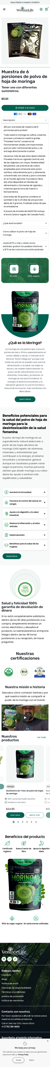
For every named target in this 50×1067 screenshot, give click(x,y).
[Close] (47, 1041)
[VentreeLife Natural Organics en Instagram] (9, 959)
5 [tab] (32, 822)
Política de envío (10, 983)
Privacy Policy (23, 1054)
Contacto (6, 975)
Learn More (25, 399)
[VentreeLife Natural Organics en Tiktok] (15, 959)
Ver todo (41, 737)
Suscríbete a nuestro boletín (25, 2)
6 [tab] (36, 822)
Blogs (4, 979)
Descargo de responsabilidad (16, 987)
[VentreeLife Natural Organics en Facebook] (4, 959)
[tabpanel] (25, 781)
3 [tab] (23, 822)
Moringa (10, 786)
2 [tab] (18, 822)
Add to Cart (34, 815)
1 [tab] (14, 822)
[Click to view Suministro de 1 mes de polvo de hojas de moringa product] (25, 764)
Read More (11, 556)
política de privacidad (12, 996)
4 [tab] (27, 822)
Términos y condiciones (13, 992)
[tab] (25, 120)
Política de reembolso (13, 1000)
